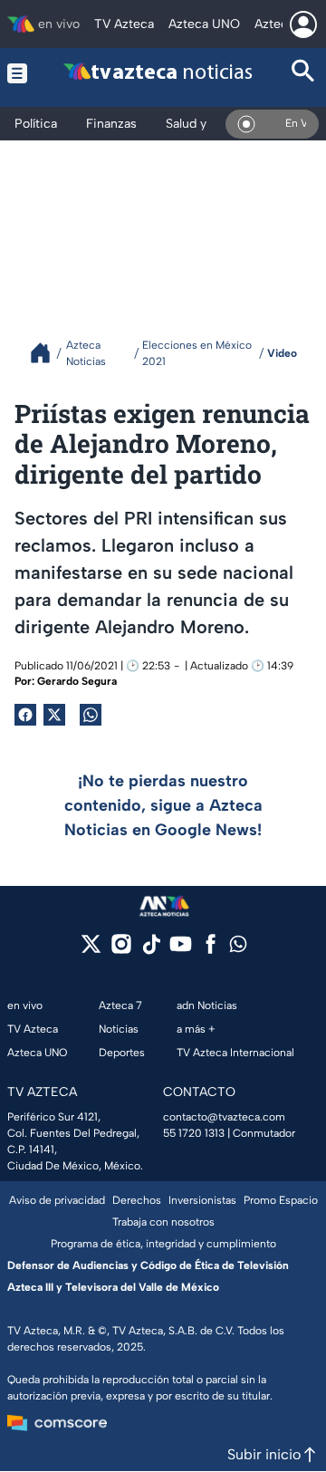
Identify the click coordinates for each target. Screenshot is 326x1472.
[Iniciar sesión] (303, 24)
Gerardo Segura (77, 681)
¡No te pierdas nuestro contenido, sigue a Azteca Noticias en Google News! (163, 805)
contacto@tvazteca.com (224, 1117)
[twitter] (91, 949)
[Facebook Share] (25, 715)
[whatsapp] (238, 948)
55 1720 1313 (194, 1133)
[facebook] (210, 949)
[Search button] (303, 73)
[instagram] (121, 949)
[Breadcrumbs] (47, 353)
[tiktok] (150, 949)
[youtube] (180, 949)
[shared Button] (90, 715)
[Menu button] (17, 73)
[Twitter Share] (54, 715)
